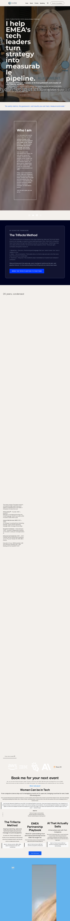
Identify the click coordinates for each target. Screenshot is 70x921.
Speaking (42, 3)
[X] (41, 215)
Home (26, 3)
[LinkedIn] (37, 215)
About (31, 3)
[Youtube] (33, 215)
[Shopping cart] (47, 3)
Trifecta (36, 3)
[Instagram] (29, 215)
